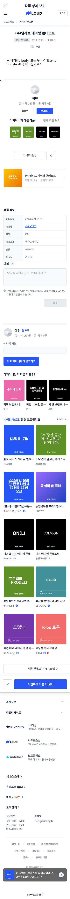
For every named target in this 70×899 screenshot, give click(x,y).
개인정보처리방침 (49, 844)
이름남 (39, 652)
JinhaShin (41, 463)
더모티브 (8, 463)
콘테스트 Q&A (14, 787)
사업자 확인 (19, 850)
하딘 (35, 98)
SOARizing (9, 652)
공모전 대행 (41, 857)
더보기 (60, 419)
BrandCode (10, 558)
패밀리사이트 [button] (13, 712)
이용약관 (36, 850)
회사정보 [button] (11, 702)
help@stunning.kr (44, 820)
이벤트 (13, 797)
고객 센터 (11, 807)
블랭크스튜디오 (43, 558)
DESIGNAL (41, 605)
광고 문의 (51, 850)
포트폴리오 (9, 21)
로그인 (62, 13)
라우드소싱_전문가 (13, 511)
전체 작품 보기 (51, 120)
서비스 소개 (12, 776)
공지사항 (31, 844)
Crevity (40, 510)
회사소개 (16, 844)
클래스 (26, 857)
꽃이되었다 (9, 605)
